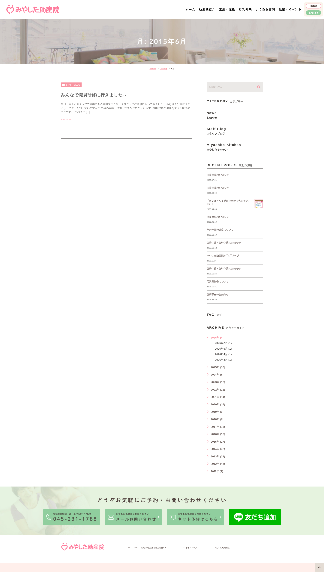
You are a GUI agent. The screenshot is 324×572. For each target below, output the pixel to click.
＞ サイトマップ (190, 548)
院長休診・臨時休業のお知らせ (224, 242)
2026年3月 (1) (223, 359)
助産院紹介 (207, 9)
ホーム (190, 9)
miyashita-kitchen (224, 147)
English (313, 12)
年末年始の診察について (220, 229)
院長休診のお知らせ (218, 174)
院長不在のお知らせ (218, 294)
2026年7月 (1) (223, 343)
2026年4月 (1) (223, 354)
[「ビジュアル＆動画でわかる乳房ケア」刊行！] (258, 203)
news (212, 115)
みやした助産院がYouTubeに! (223, 255)
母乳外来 (245, 9)
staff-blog (73, 85)
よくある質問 (265, 9)
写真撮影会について (218, 281)
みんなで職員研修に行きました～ (94, 94)
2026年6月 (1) (223, 348)
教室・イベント (290, 9)
